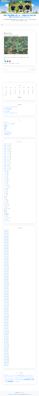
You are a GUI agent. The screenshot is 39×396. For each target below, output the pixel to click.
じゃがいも (6, 185)
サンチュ (5, 182)
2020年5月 (5, 242)
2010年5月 (5, 354)
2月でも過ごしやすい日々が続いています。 (11, 112)
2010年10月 (6, 347)
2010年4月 (5, 356)
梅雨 (19, 379)
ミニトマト (6, 205)
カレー (8, 376)
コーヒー (5, 177)
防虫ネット (14, 381)
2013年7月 (5, 307)
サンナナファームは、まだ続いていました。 (11, 106)
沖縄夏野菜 (22, 379)
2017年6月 (5, 257)
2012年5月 (5, 324)
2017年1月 (5, 265)
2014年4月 (5, 296)
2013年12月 (6, 302)
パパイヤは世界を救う (7, 109)
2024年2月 (5, 230)
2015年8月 (5, 285)
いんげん (5, 171)
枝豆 (4, 211)
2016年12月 (6, 267)
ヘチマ (5, 202)
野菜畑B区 (5, 126)
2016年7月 (5, 274)
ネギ (4, 196)
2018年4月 (5, 250)
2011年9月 (5, 333)
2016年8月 (5, 273)
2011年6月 (5, 337)
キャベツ (8, 63)
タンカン (5, 190)
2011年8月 (5, 334)
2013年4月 (5, 311)
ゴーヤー (5, 179)
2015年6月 (5, 287)
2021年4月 (5, 231)
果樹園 (5, 128)
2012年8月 (5, 319)
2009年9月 (5, 364)
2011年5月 (5, 339)
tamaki (17, 35)
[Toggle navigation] (2, 25)
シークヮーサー (6, 217)
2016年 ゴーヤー (7, 148)
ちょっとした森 (6, 131)
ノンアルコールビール (12, 378)
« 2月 (5, 95)
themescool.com (28, 394)
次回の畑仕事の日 (7, 134)
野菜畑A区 (5, 125)
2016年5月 (5, 277)
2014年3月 (5, 297)
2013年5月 (5, 310)
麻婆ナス (19, 381)
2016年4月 (5, 279)
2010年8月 (5, 350)
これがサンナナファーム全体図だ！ (9, 123)
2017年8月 (5, 254)
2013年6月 (5, 308)
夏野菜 (32, 378)
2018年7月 (5, 245)
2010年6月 (5, 353)
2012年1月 (5, 328)
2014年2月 (5, 299)
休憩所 (28, 378)
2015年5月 (5, 288)
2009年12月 (6, 362)
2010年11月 (6, 345)
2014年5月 (5, 294)
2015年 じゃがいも (7, 151)
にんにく (5, 216)
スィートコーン (6, 69)
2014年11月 (6, 290)
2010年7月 (5, 351)
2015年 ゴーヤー (7, 159)
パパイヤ (5, 219)
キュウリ (5, 176)
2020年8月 (5, 237)
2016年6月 (5, 276)
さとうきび (6, 180)
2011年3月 (5, 342)
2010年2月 (5, 359)
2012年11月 (6, 314)
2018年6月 (5, 247)
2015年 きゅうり (7, 157)
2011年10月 (6, 331)
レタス (26, 378)
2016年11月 (6, 268)
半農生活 (30, 378)
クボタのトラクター (17, 376)
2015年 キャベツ (7, 156)
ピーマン (5, 200)
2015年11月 (6, 282)
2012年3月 (5, 327)
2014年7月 (5, 291)
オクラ (6, 376)
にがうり (26, 375)
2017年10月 (6, 251)
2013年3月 (5, 313)
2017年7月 (5, 256)
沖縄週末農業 (27, 379)
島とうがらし (6, 220)
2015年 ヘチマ (6, 163)
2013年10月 (6, 305)
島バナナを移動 (6, 111)
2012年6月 (5, 322)
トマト (5, 191)
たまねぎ (5, 188)
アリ (32, 375)
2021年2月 (5, 234)
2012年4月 (5, 325)
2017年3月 (5, 262)
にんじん (5, 194)
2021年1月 (5, 236)
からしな (5, 173)
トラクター (7, 378)
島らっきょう (6, 208)
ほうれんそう (6, 203)
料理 (16, 379)
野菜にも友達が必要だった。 (8, 108)
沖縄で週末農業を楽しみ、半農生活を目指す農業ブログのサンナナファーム (19, 16)
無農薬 (31, 379)
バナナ (5, 199)
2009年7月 (5, 365)
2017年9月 (5, 253)
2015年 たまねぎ (7, 150)
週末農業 (10, 63)
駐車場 (16, 381)
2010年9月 (5, 348)
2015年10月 (6, 284)
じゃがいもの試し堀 (32, 69)
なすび (5, 193)
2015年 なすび (6, 160)
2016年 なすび (6, 145)
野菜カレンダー (6, 122)
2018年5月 (5, 248)
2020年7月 (5, 239)
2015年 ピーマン (7, 162)
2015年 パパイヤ (7, 153)
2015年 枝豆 (6, 165)
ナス (9, 378)
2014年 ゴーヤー (7, 168)
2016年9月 (5, 271)
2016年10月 (6, 270)
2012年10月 (6, 316)
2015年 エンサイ (7, 154)
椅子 (20, 379)
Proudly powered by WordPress (13, 394)
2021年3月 (5, 233)
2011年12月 (6, 330)
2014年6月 (5, 293)
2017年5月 (5, 259)
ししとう (12, 375)
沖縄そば (5, 213)
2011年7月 (5, 336)
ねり (4, 197)
